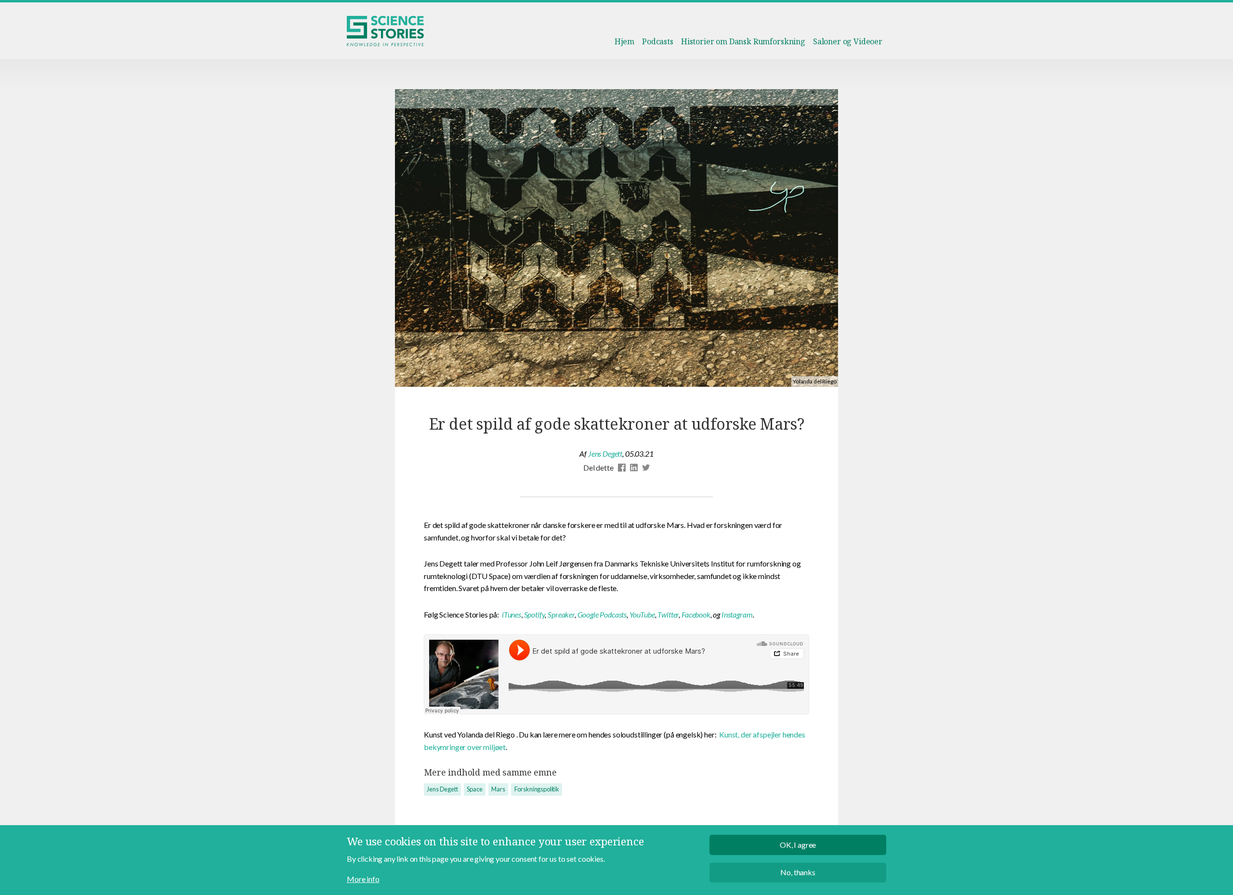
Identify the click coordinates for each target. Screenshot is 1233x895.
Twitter (668, 614)
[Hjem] (385, 31)
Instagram (737, 614)
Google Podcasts (602, 614)
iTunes (511, 614)
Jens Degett (605, 453)
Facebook (696, 614)
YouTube (642, 614)
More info (363, 878)
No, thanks (797, 872)
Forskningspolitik (536, 789)
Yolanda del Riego (814, 381)
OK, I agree (798, 844)
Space (474, 789)
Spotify (534, 614)
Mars (498, 789)
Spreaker (561, 614)
